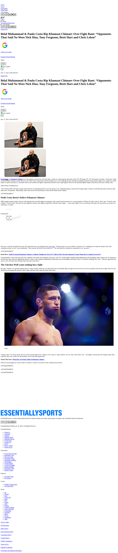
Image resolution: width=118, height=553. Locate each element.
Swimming (7, 517)
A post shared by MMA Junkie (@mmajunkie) (21, 217)
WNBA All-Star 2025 (10, 484)
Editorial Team (8, 437)
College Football (9, 507)
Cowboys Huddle (9, 465)
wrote (53, 246)
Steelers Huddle (9, 467)
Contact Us (7, 442)
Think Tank (4, 10)
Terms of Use (8, 447)
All (5, 492)
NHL (6, 519)
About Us (7, 432)
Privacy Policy (8, 445)
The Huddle (7, 462)
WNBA (6, 506)
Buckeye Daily (8, 470)
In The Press (8, 440)
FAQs (6, 444)
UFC (6, 29)
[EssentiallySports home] (31, 415)
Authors (6, 435)
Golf (5, 496)
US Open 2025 (8, 486)
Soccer (6, 516)
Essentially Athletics (10, 460)
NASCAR (7, 497)
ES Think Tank (8, 476)
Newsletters (4, 8)
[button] (5, 182)
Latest (2, 5)
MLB (6, 514)
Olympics (7, 512)
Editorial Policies (9, 439)
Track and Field (9, 509)
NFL (5, 501)
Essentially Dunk (9, 458)
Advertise (7, 434)
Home (2, 29)
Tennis (6, 502)
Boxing (6, 494)
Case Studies (6, 24)
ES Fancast (7, 478)
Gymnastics (7, 511)
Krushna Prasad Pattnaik (8, 57)
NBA (6, 499)
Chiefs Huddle (8, 463)
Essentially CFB (9, 468)
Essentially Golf (9, 455)
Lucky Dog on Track (10, 453)
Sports (4, 21)
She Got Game (8, 457)
